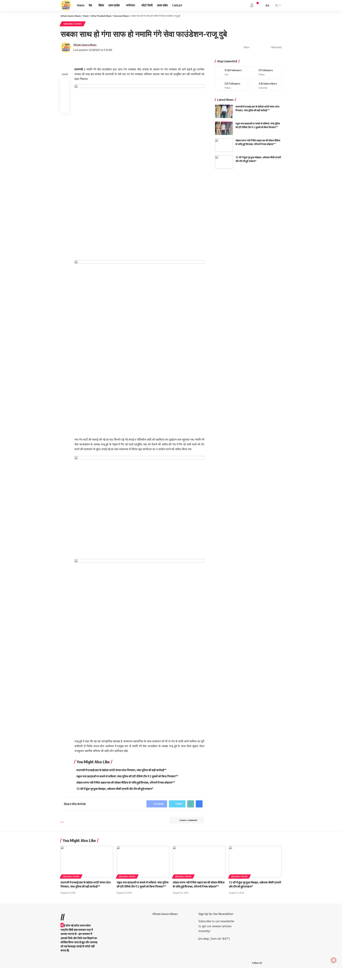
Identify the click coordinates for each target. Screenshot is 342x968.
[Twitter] (265, 72)
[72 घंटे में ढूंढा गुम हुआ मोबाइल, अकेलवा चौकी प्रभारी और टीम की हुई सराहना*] (224, 162)
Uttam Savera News (85, 44)
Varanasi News (72, 23)
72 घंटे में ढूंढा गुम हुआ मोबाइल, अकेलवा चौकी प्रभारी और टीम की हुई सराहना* (114, 789)
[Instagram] (231, 85)
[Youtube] (265, 85)
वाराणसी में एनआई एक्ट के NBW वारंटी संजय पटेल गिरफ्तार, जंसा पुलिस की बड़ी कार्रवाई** (121, 770)
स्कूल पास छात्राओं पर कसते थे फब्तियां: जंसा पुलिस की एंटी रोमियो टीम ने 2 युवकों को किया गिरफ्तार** (127, 776)
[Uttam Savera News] (66, 5)
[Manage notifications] (333, 960)
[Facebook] (231, 72)
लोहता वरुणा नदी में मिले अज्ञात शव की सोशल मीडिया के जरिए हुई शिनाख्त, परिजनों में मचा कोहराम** (125, 782)
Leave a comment (188, 820)
